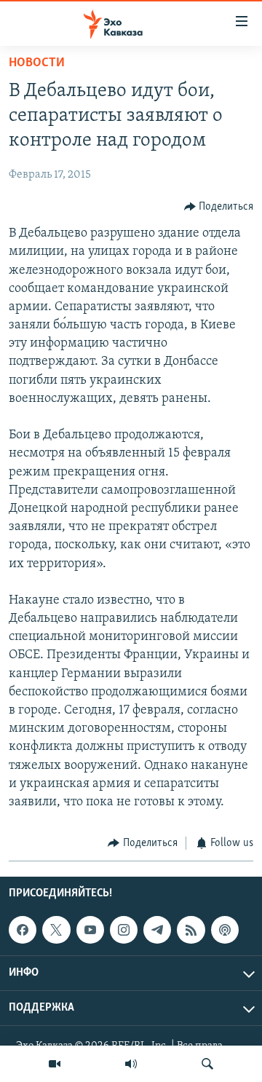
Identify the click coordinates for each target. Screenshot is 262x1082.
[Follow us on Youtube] (90, 930)
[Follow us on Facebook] (22, 930)
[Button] (219, 206)
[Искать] (207, 1064)
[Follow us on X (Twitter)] (56, 930)
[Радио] (131, 1064)
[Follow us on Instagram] (124, 930)
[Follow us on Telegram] (157, 930)
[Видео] (54, 1064)
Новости (37, 63)
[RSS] (191, 930)
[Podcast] (225, 930)
